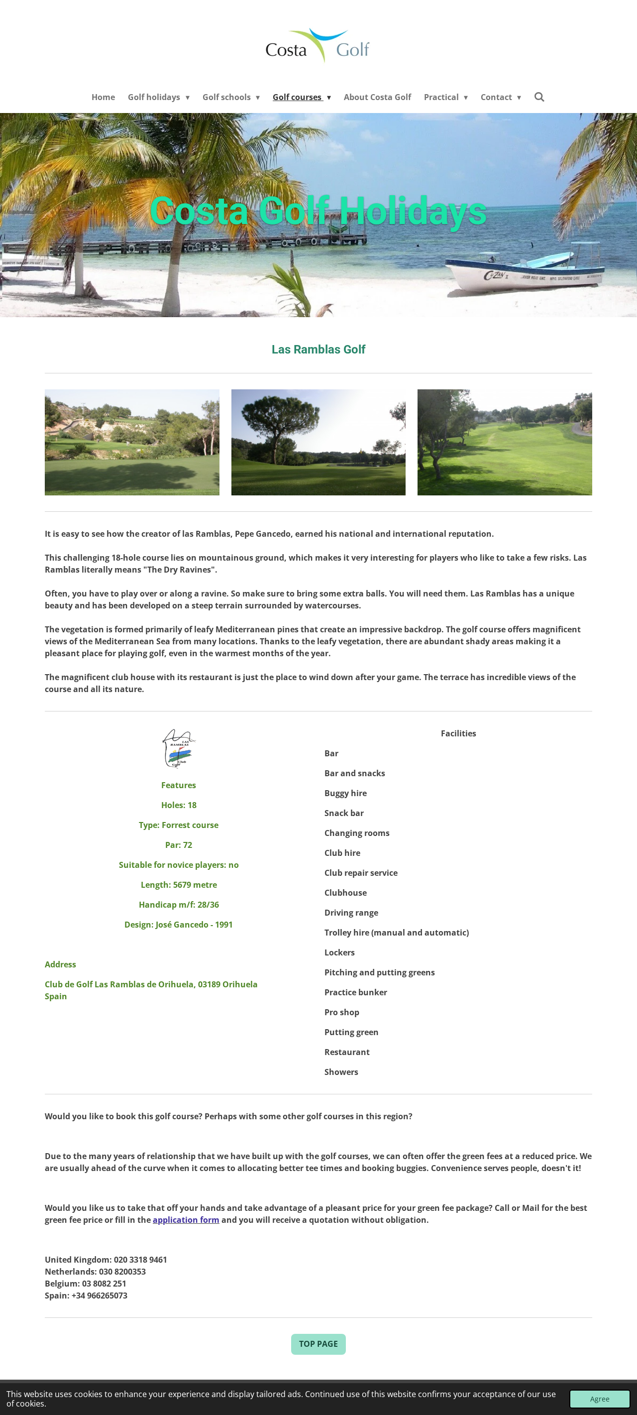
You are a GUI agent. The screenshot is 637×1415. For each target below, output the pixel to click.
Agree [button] (600, 1399)
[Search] (539, 97)
